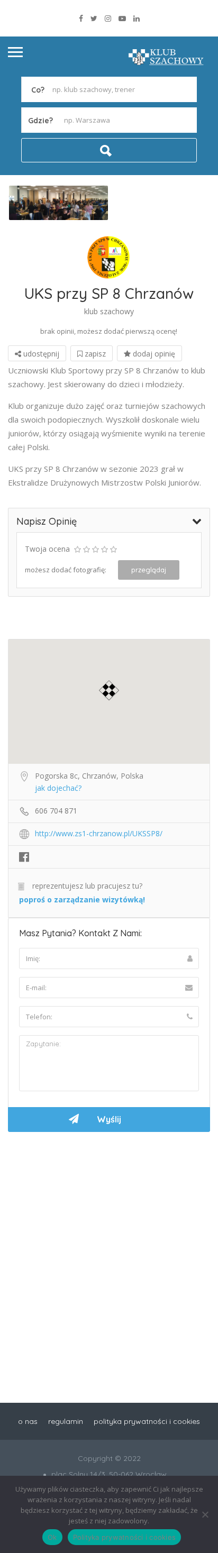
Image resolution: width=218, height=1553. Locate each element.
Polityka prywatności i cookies (124, 1537)
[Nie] (204, 1514)
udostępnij (40, 354)
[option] (58, 203)
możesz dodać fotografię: (65, 569)
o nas (28, 1421)
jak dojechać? (58, 788)
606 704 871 (56, 811)
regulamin (65, 1421)
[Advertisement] (109, 1254)
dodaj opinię (153, 354)
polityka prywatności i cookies (147, 1421)
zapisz (94, 354)
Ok (52, 1537)
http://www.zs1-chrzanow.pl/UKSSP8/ (98, 833)
